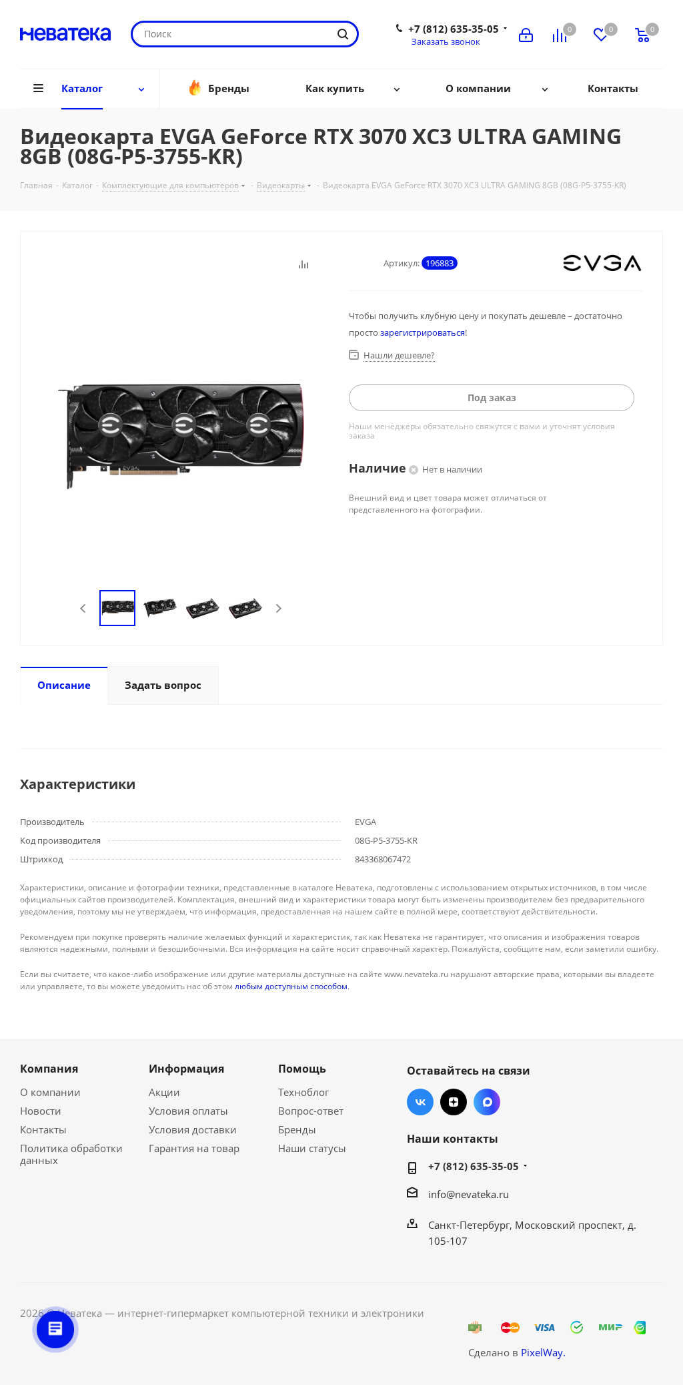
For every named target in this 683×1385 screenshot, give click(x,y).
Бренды (297, 1129)
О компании (50, 1092)
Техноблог (303, 1092)
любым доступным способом (291, 986)
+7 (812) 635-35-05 (453, 29)
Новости (40, 1110)
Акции (164, 1092)
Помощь (302, 1068)
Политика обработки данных (71, 1154)
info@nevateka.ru (468, 1194)
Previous (83, 608)
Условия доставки (193, 1129)
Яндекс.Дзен (453, 1102)
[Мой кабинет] (526, 34)
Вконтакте (420, 1102)
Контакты (43, 1129)
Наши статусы (312, 1148)
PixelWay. (543, 1352)
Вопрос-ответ (311, 1110)
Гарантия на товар (194, 1148)
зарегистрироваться (422, 332)
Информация (186, 1068)
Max (487, 1102)
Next (278, 608)
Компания (49, 1068)
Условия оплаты (188, 1110)
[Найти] (343, 34)
